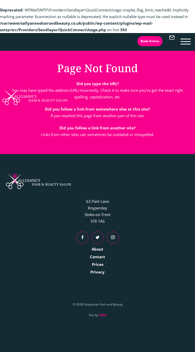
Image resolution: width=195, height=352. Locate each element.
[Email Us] (172, 41)
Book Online (150, 41)
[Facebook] (82, 237)
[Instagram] (113, 237)
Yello (102, 315)
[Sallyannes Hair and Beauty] (35, 97)
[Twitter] (97, 237)
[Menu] (185, 41)
